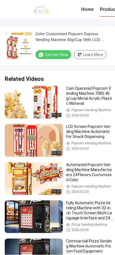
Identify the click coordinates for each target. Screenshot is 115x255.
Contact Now (56, 54)
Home (87, 9)
